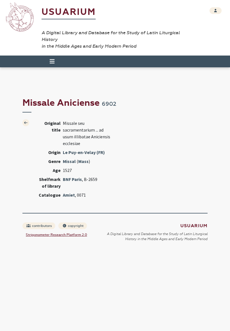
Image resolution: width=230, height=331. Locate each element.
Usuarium (69, 11)
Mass (83, 161)
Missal (69, 161)
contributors (41, 226)
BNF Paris (72, 179)
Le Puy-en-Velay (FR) (84, 152)
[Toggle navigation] (50, 61)
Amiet (69, 195)
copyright (75, 226)
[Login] (216, 10)
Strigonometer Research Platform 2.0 (56, 235)
